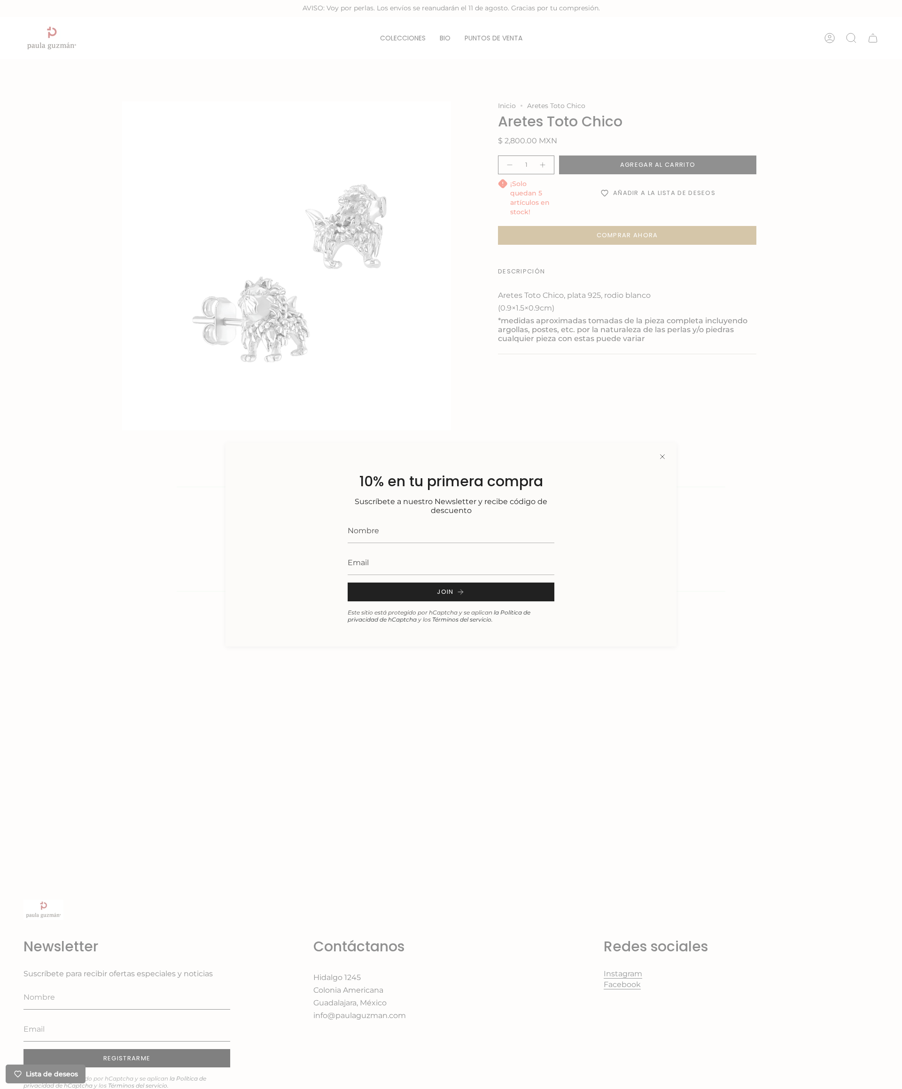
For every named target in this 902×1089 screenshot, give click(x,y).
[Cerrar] (662, 456)
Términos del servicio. (462, 619)
